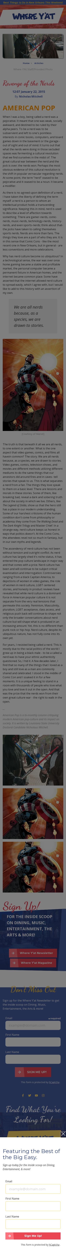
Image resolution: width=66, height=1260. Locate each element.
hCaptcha (54, 1244)
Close (63, 1134)
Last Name (12, 1216)
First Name (12, 1198)
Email (8, 1181)
